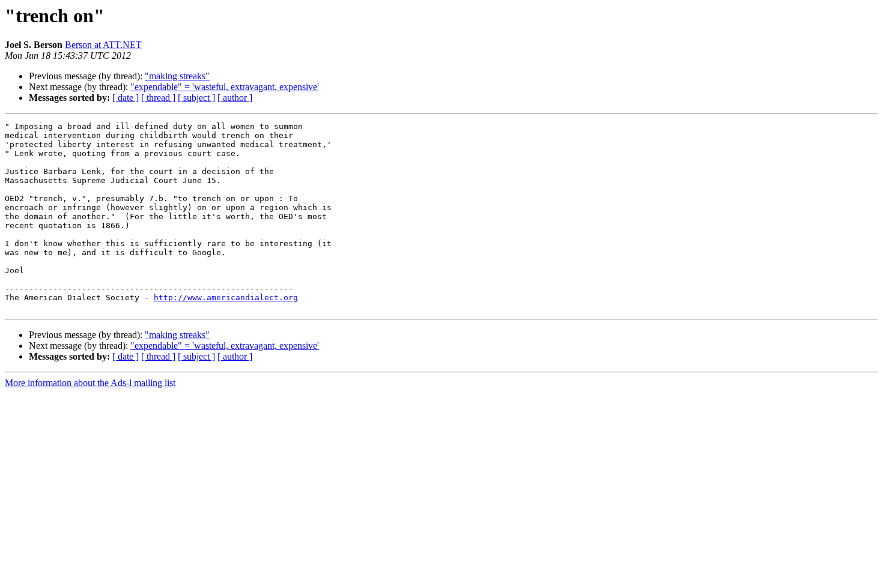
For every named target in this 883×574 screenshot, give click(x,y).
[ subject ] (196, 97)
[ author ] (234, 97)
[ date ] (125, 97)
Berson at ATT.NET (103, 45)
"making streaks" (177, 76)
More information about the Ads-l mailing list (90, 383)
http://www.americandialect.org (226, 297)
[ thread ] (158, 97)
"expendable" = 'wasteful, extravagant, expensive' (224, 87)
